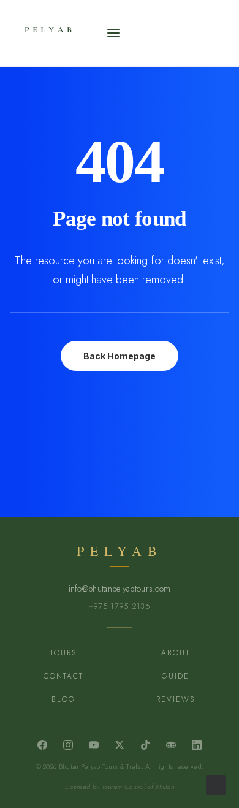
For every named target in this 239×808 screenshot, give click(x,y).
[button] (113, 33)
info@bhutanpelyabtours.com (120, 588)
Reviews (175, 699)
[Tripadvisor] (171, 744)
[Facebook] (42, 744)
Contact (63, 676)
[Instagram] (68, 744)
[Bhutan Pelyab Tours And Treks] (71, 33)
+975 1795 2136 (119, 606)
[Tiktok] (145, 744)
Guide (175, 676)
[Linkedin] (196, 744)
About (175, 652)
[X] (119, 744)
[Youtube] (93, 744)
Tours (63, 652)
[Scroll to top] (216, 783)
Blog (63, 699)
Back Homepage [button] (119, 356)
